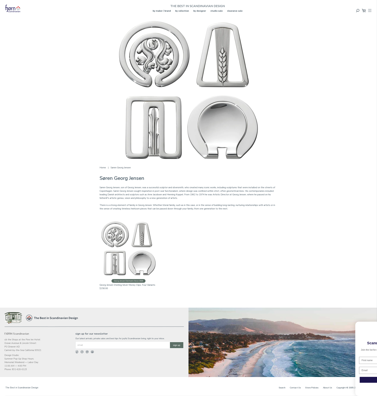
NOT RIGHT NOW (340, 389)
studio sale (216, 10)
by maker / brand (162, 10)
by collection (182, 10)
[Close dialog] (373, 325)
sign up (176, 345)
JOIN (340, 379)
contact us (295, 387)
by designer (199, 10)
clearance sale (235, 10)
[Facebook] (76, 352)
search (282, 387)
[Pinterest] (86, 352)
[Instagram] (80, 352)
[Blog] (91, 352)
